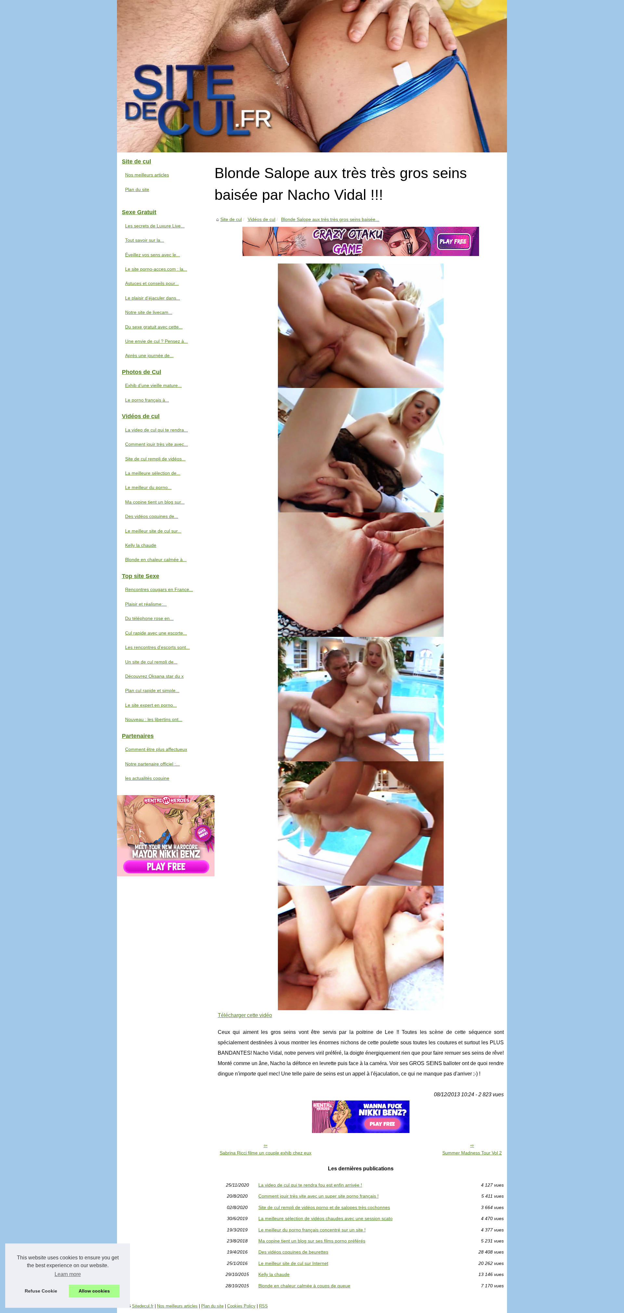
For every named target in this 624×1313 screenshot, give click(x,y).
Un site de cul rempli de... (151, 661)
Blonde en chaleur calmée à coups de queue (304, 1285)
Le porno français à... (147, 400)
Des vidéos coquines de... (151, 516)
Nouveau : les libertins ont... (153, 719)
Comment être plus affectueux (156, 749)
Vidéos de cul (261, 219)
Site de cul (231, 219)
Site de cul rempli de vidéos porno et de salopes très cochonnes (324, 1207)
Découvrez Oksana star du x (154, 676)
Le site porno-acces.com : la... (156, 269)
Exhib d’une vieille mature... (153, 385)
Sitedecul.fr (142, 1306)
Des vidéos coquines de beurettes (293, 1252)
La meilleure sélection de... (152, 473)
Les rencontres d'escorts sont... (157, 647)
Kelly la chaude (274, 1274)
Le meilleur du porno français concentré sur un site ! (312, 1230)
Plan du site (137, 189)
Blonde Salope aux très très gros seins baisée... (330, 219)
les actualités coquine (147, 778)
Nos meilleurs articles (147, 174)
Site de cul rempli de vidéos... (155, 458)
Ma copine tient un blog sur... (155, 502)
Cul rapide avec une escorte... (156, 633)
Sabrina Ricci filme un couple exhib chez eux (265, 1152)
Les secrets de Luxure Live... (155, 225)
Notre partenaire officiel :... (152, 763)
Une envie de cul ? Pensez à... (156, 341)
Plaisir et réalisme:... (146, 604)
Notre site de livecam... (148, 312)
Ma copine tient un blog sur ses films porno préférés (311, 1241)
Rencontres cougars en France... (159, 589)
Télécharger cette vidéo (245, 1015)
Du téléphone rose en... (149, 618)
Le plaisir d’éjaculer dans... (152, 298)
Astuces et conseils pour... (152, 283)
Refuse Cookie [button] (41, 1291)
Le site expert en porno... (151, 705)
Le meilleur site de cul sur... (153, 531)
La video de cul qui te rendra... (156, 429)
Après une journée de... (149, 355)
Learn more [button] (68, 1274)
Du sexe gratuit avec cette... (154, 326)
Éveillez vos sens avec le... (152, 254)
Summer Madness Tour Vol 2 (472, 1152)
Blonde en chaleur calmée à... (156, 559)
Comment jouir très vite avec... (156, 444)
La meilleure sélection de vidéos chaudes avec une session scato (325, 1218)
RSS (263, 1306)
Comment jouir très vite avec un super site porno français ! (318, 1196)
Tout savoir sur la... (144, 240)
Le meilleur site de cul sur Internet (293, 1263)
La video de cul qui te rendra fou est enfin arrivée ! (310, 1185)
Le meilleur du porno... (148, 487)
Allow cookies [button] (94, 1291)
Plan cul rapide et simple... (152, 690)
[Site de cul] (312, 76)
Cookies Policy (241, 1306)
